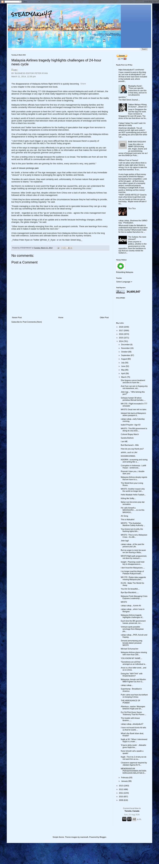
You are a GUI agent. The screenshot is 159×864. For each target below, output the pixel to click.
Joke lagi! (125, 541)
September (126, 355)
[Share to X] (67, 248)
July (123, 363)
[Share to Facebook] (69, 248)
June (123, 366)
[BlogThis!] (64, 248)
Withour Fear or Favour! (128, 160)
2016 (121, 334)
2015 (121, 338)
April (123, 373)
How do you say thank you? (132, 449)
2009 (121, 800)
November (125, 348)
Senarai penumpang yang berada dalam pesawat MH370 (131, 643)
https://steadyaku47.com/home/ (131, 70)
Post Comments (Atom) (32, 322)
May (123, 370)
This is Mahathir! (127, 520)
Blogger (103, 837)
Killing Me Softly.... (128, 498)
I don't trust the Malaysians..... (133, 568)
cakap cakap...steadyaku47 (132, 724)
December (125, 345)
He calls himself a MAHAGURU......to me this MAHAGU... (132, 510)
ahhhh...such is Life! (129, 452)
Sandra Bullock (127, 438)
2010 (121, 797)
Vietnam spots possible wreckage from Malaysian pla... (132, 629)
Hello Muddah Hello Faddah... (133, 495)
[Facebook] (89, 82)
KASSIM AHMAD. (128, 456)
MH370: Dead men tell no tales (133, 409)
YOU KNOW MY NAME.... (131, 658)
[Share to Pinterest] (71, 248)
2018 (121, 327)
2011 (121, 793)
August (124, 359)
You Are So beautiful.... (130, 589)
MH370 (124, 602)
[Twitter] (93, 82)
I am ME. (124, 442)
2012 (121, 789)
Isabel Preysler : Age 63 (130, 425)
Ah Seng (124, 516)
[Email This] (62, 248)
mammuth (84, 837)
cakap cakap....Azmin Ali (131, 606)
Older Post (104, 317)
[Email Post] (58, 248)
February (125, 778)
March (124, 377)
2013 (121, 786)
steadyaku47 (31, 13)
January (124, 781)
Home (60, 317)
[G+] (98, 82)
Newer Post (17, 317)
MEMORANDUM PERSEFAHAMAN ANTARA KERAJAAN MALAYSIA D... (133, 771)
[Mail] (107, 82)
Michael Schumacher (129, 649)
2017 (121, 331)
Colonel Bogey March (130, 434)
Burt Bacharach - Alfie (130, 445)
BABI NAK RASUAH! (137, 142)
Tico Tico (132, 208)
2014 (121, 341)
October (124, 352)
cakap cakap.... (127, 685)
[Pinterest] (103, 82)
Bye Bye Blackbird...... (130, 592)
